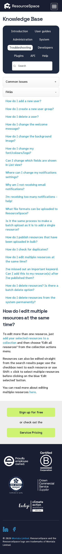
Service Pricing (31, 432)
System (44, 39)
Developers (45, 47)
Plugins (19, 56)
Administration (22, 39)
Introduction (19, 31)
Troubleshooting (20, 47)
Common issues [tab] (17, 82)
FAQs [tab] (9, 92)
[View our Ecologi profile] (31, 504)
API (32, 56)
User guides (43, 31)
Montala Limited (20, 538)
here (32, 392)
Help (45, 56)
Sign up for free (31, 412)
